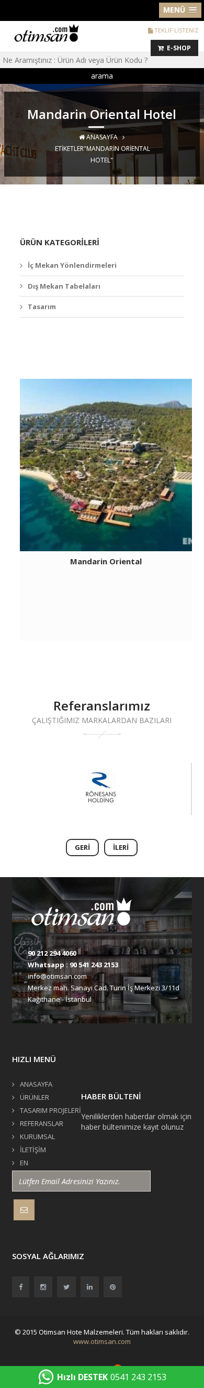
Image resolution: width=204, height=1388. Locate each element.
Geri (82, 847)
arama (102, 76)
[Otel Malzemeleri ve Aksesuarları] (50, 32)
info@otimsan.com (57, 976)
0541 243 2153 (111, 1377)
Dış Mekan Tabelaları (64, 286)
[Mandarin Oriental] (106, 465)
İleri (121, 847)
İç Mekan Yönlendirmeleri (72, 265)
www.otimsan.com (102, 1341)
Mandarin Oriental (106, 561)
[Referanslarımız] (100, 789)
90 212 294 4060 (52, 953)
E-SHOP (177, 47)
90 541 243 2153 (94, 964)
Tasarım (42, 306)
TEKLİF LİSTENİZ (175, 30)
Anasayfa (101, 137)
